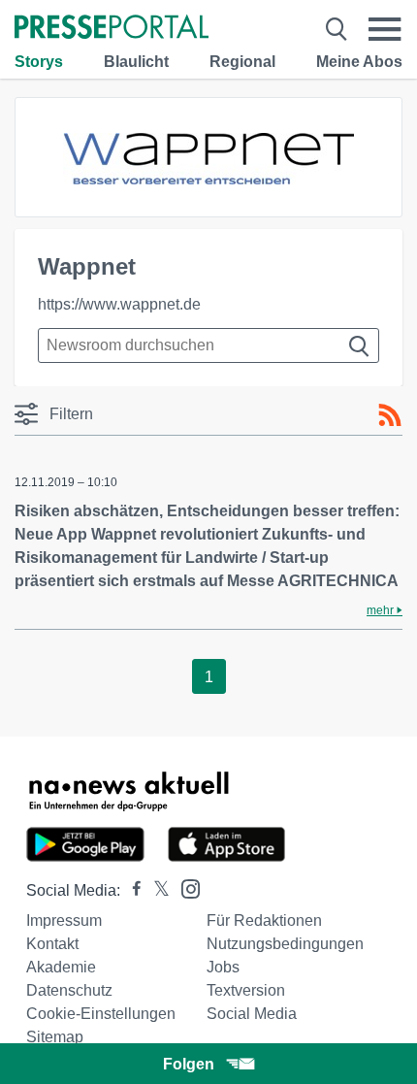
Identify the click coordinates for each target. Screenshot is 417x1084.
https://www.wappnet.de (119, 304)
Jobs (223, 967)
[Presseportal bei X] (156, 890)
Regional (242, 61)
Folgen (188, 1064)
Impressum (64, 920)
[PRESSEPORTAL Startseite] (111, 29)
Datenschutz (69, 990)
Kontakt (52, 944)
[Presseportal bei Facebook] (131, 890)
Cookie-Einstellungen (101, 1013)
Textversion (246, 990)
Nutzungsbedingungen (285, 944)
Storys (39, 61)
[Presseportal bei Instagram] (185, 887)
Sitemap (54, 1037)
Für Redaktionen (264, 920)
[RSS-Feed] (389, 415)
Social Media (252, 1013)
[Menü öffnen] (385, 29)
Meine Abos (359, 61)
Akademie (61, 967)
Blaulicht (136, 61)
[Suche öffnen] (336, 29)
